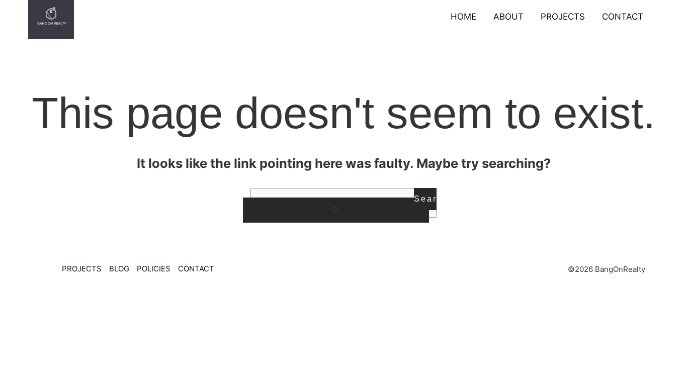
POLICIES (153, 268)
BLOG (119, 268)
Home (463, 17)
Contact (622, 17)
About (508, 17)
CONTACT (196, 268)
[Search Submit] (336, 210)
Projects (563, 17)
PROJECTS (82, 268)
